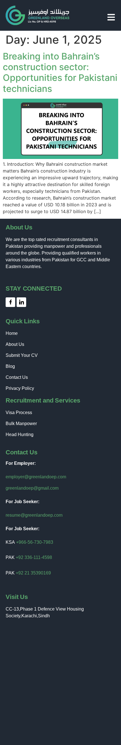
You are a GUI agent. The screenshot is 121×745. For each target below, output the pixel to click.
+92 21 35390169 (33, 573)
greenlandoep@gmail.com (32, 488)
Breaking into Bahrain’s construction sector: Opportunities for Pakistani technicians (60, 72)
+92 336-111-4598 (34, 557)
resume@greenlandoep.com (34, 515)
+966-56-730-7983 (34, 542)
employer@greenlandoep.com (36, 476)
